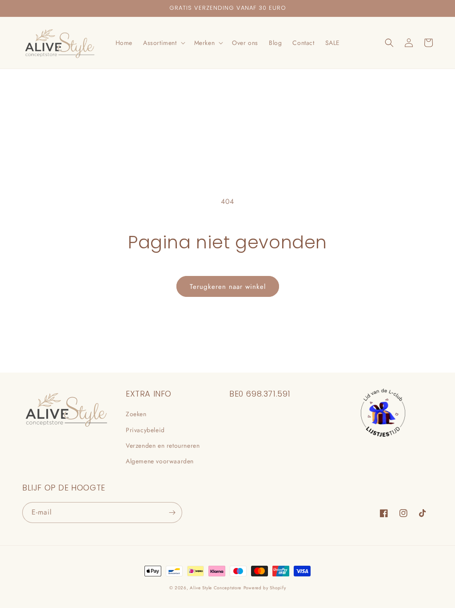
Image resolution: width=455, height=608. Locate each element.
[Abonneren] (172, 512)
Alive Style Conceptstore (215, 587)
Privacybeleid (145, 430)
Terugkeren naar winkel (228, 287)
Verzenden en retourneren (163, 445)
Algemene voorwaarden (160, 461)
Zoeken (136, 413)
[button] (163, 42)
